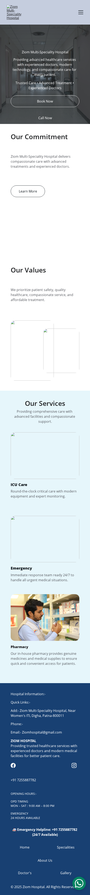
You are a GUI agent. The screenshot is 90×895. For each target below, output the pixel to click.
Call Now (45, 118)
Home (25, 847)
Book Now (45, 101)
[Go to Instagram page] (74, 765)
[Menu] (80, 12)
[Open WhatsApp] (79, 883)
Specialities (66, 847)
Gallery (65, 873)
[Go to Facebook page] (13, 765)
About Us (45, 860)
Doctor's (25, 873)
